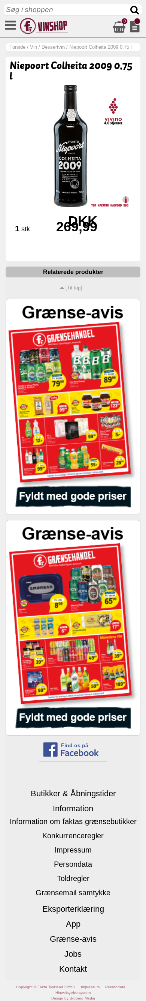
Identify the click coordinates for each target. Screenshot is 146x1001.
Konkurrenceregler (73, 836)
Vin (33, 47)
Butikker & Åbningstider (73, 793)
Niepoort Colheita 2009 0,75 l (100, 47)
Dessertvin (53, 47)
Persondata (73, 864)
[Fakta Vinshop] (43, 32)
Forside (17, 47)
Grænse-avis (73, 939)
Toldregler (73, 878)
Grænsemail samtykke (73, 893)
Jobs (73, 954)
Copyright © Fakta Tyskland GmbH (45, 987)
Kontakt (73, 969)
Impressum (73, 850)
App (73, 924)
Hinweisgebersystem (73, 993)
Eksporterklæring (73, 909)
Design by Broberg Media (73, 998)
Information (73, 808)
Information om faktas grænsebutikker (73, 821)
